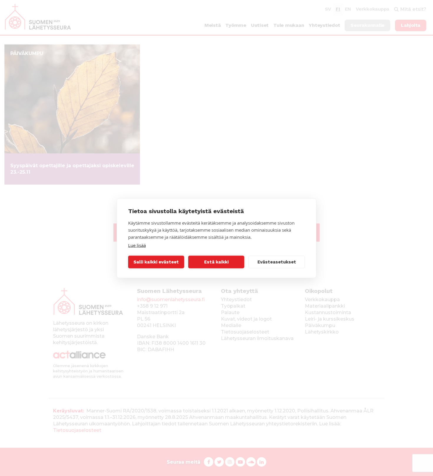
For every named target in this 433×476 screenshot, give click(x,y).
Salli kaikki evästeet (156, 262)
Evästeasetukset (276, 262)
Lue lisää (137, 245)
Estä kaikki (216, 262)
